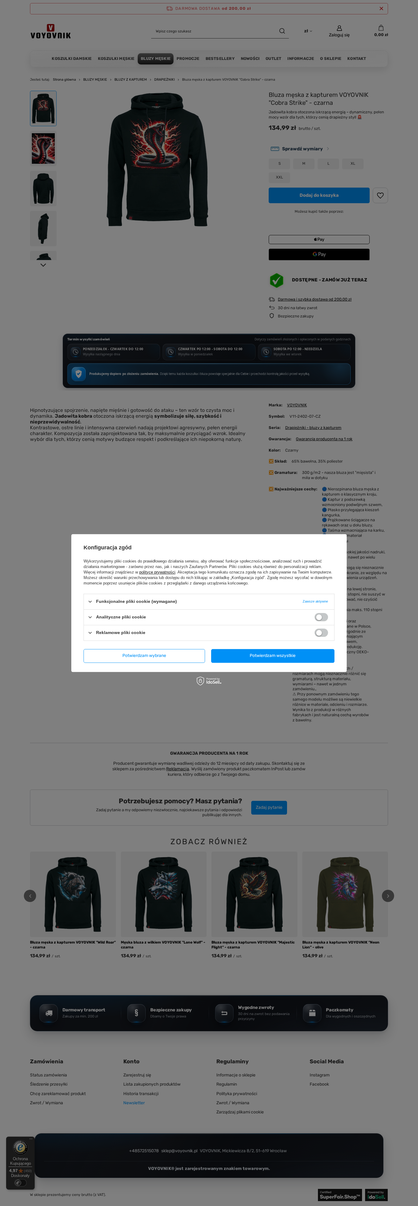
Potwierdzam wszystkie (273, 655)
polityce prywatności (157, 572)
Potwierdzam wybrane (144, 655)
